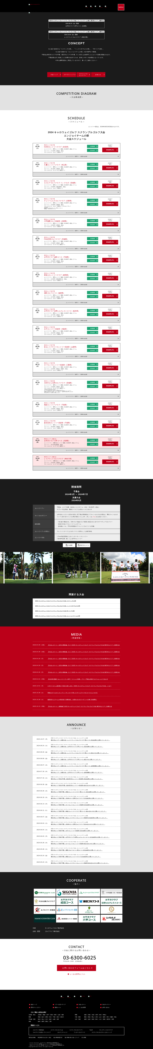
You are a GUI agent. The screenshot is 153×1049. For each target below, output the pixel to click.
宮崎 (104, 1019)
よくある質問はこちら (77, 974)
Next (148, 567)
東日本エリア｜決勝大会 (50, 457)
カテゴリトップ (69, 74)
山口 (100, 1017)
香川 (108, 1017)
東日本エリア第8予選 (49, 381)
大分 (100, 1019)
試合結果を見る (110, 149)
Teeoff (91, 1030)
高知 (115, 1017)
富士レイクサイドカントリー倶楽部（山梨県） (61, 347)
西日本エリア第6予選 (49, 363)
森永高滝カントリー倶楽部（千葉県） (57, 423)
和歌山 (104, 1014)
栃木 (43, 1017)
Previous (5, 567)
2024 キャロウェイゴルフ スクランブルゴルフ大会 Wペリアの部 (55, 611)
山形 (59, 1014)
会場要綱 (92, 146)
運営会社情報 (32, 1037)
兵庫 (96, 1014)
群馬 (46, 1017)
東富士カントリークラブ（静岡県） (57, 275)
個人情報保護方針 (57, 1037)
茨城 (39, 1017)
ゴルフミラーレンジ (62, 1032)
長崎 (93, 1019)
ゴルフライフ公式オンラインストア (42, 1032)
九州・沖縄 (77, 1019)
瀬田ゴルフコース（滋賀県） (54, 293)
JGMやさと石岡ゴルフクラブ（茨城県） (58, 383)
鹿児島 (108, 1019)
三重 (50, 1021)
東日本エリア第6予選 (49, 309)
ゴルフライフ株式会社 (38, 1030)
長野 (58, 1019)
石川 (46, 1019)
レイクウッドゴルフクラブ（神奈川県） (58, 459)
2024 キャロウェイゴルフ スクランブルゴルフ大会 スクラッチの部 (55, 601)
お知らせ (98, 74)
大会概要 (70, 545)
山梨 (54, 1019)
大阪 (93, 1014)
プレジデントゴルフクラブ (106, 1030)
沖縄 (112, 1019)
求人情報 (84, 1037)
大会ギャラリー (106, 1004)
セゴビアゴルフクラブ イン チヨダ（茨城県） (60, 183)
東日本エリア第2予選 (49, 181)
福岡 (85, 1019)
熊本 (96, 1019)
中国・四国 (77, 1017)
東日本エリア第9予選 (49, 403)
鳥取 (85, 1017)
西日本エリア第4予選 (49, 291)
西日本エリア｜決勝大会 (50, 439)
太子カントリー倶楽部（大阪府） (56, 329)
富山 (43, 1019)
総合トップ (34, 1004)
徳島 (104, 1017)
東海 (30, 1021)
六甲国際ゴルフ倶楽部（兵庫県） (56, 221)
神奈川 (62, 1017)
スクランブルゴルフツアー (76, 1030)
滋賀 (85, 1014)
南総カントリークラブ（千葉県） (56, 405)
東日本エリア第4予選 (49, 255)
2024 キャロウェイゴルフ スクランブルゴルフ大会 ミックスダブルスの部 (57, 606)
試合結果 (92, 150)
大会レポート (82, 1004)
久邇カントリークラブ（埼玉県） (56, 165)
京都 (89, 1014)
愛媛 (111, 1017)
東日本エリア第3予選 (49, 237)
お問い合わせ (106, 1007)
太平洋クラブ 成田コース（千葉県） (57, 257)
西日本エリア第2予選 (49, 199)
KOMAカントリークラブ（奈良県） (56, 147)
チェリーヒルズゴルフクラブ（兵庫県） (58, 201)
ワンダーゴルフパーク (79, 1032)
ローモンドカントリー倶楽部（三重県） (58, 365)
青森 (44, 1014)
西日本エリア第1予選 (49, 145)
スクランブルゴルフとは (57, 1030)
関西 (76, 1014)
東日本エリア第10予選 (49, 421)
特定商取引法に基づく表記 (44, 1037)
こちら (94, 516)
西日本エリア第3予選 (49, 219)
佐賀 (89, 1019)
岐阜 (39, 1021)
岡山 (93, 1017)
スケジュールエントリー (83, 74)
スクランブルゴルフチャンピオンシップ (102, 1032)
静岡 (43, 1021)
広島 (96, 1017)
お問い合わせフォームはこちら (76, 968)
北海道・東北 (32, 1014)
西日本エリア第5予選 (49, 327)
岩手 (48, 1014)
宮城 (51, 1014)
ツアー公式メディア (60, 1004)
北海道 (39, 1014)
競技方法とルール (84, 545)
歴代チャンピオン (36, 1007)
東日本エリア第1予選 (49, 163)
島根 (89, 1017)
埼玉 (50, 1017)
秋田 (55, 1014)
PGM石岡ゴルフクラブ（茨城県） (56, 239)
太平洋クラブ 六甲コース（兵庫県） (57, 441)
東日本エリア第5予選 (49, 273)
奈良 (100, 1014)
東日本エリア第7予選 (49, 345)
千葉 (54, 1017)
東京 (58, 1017)
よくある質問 (82, 1007)
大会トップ (54, 74)
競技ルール (58, 1007)
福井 (50, 1019)
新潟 (39, 1019)
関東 (30, 1017)
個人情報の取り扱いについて (72, 1037)
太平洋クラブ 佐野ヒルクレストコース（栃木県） (62, 311)
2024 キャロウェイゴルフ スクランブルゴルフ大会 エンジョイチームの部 (57, 616)
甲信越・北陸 (32, 1019)
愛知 (46, 1021)
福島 (63, 1014)
